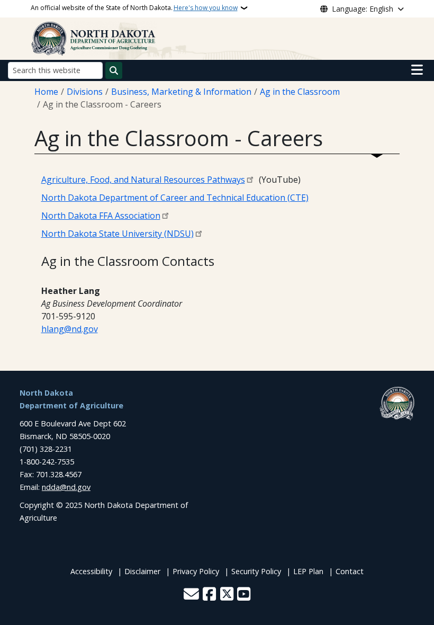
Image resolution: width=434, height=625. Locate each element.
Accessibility (91, 571)
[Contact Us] (191, 594)
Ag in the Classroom (300, 91)
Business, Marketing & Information (181, 91)
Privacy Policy (196, 571)
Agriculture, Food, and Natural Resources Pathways (143, 179)
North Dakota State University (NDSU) (117, 233)
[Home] (94, 37)
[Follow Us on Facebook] (209, 594)
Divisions (85, 91)
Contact (350, 571)
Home (46, 91)
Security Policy (256, 571)
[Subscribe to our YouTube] (243, 594)
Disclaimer (142, 571)
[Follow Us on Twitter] (226, 594)
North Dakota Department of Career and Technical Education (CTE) (175, 197)
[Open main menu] (417, 70)
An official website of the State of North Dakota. (134, 7)
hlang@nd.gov (69, 329)
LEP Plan (308, 571)
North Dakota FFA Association (100, 215)
